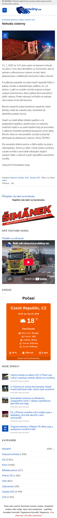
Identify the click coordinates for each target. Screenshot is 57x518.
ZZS (4, 497)
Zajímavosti (7, 486)
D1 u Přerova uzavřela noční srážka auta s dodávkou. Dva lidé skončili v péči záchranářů (31, 415)
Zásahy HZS (29, 20)
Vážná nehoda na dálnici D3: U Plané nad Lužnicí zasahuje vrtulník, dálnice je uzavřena (32, 376)
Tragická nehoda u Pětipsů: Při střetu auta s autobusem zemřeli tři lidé (31, 427)
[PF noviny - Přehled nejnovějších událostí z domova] (28, 10)
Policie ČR (7, 475)
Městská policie (9, 470)
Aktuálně (6, 449)
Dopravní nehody (10, 20)
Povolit (28, 515)
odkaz (4, 180)
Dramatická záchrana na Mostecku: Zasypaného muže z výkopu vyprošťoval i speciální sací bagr (30, 401)
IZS (4, 459)
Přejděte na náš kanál (13, 238)
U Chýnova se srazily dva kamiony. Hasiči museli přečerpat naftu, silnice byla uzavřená (32, 388)
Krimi (21, 20)
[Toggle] (54, 449)
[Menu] (4, 10)
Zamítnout (37, 515)
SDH (4, 481)
